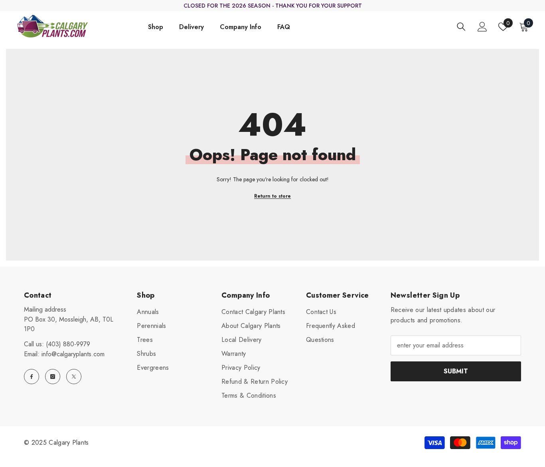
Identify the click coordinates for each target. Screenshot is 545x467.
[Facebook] (31, 376)
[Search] (461, 26)
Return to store (272, 196)
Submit (456, 371)
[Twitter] (73, 376)
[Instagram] (52, 376)
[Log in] (482, 26)
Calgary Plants (69, 442)
